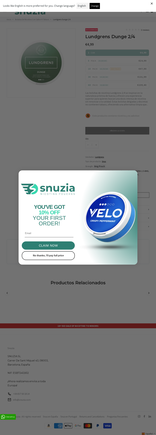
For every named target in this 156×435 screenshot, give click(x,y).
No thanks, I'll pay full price (48, 255)
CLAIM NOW (48, 245)
